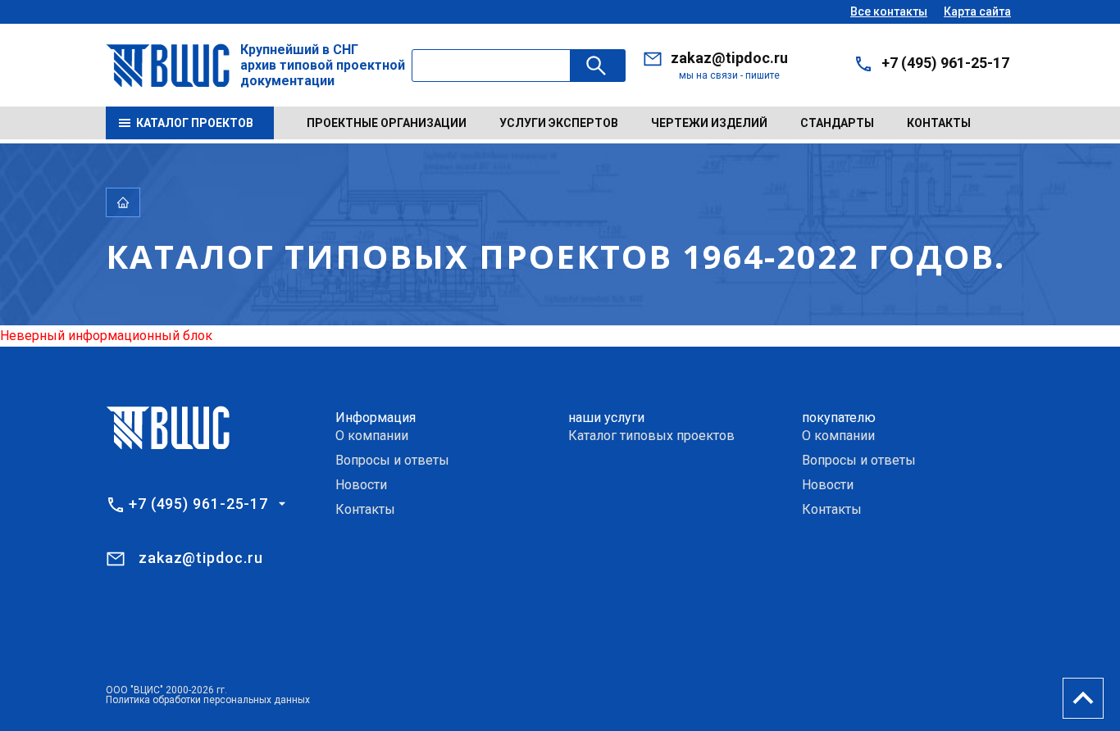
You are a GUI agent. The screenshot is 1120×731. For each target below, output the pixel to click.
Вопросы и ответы (392, 460)
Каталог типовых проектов (651, 435)
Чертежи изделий (709, 123)
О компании (371, 435)
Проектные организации (387, 123)
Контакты (939, 123)
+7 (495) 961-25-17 (945, 62)
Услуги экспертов (558, 123)
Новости (361, 485)
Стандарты (837, 123)
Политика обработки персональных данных (208, 700)
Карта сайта (977, 11)
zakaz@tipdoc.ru (729, 57)
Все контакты (888, 11)
